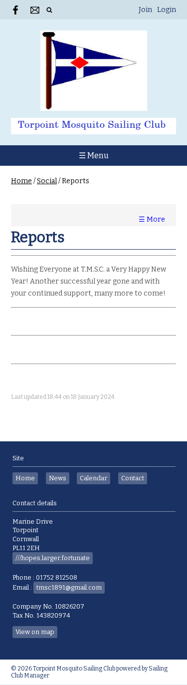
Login (166, 9)
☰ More (152, 219)
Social (47, 181)
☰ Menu (94, 155)
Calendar (93, 478)
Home (21, 181)
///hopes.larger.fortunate (52, 558)
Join (145, 9)
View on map (34, 632)
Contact (132, 478)
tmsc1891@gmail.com (69, 587)
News (57, 478)
